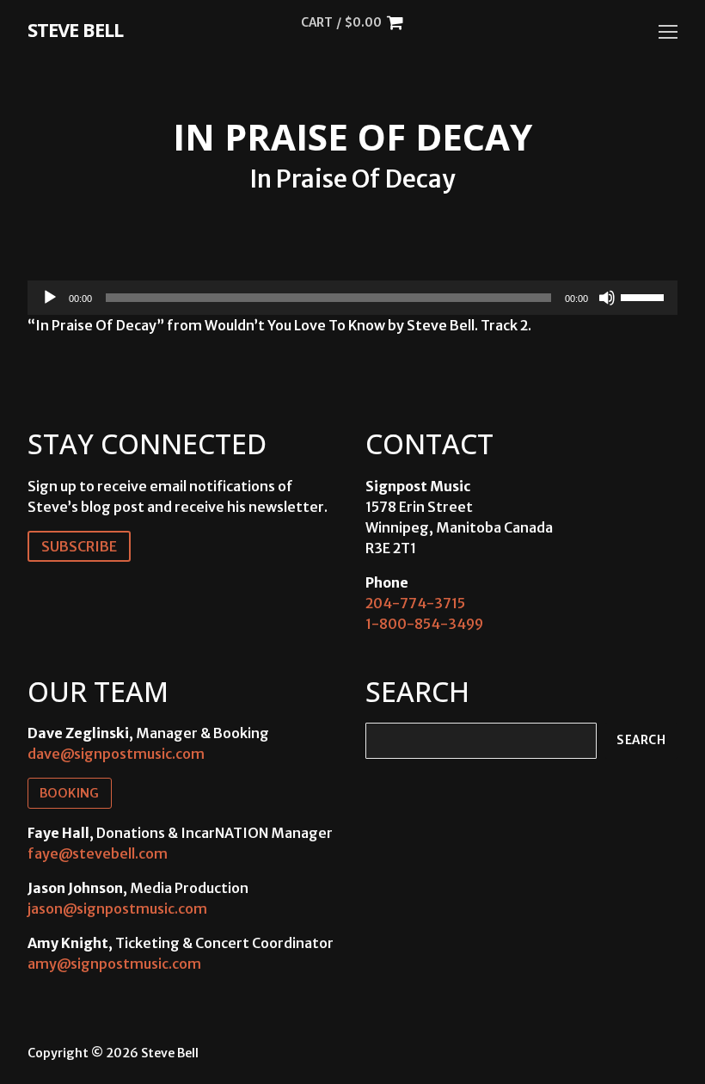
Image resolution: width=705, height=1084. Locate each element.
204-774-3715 (415, 603)
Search (640, 740)
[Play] (49, 297)
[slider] (645, 295)
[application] (352, 297)
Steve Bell (75, 29)
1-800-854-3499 (424, 623)
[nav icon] (668, 32)
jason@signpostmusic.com (117, 908)
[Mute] (607, 297)
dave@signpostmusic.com (116, 753)
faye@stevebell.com (98, 853)
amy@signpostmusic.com (114, 963)
